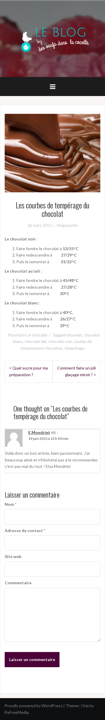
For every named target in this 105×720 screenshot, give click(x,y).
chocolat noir (60, 341)
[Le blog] (52, 38)
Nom (10, 504)
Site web (13, 556)
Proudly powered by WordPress (33, 705)
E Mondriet (39, 432)
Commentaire (18, 582)
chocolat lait (35, 341)
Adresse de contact (25, 530)
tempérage (74, 348)
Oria (85, 705)
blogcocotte (67, 225)
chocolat (74, 334)
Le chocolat (37, 334)
